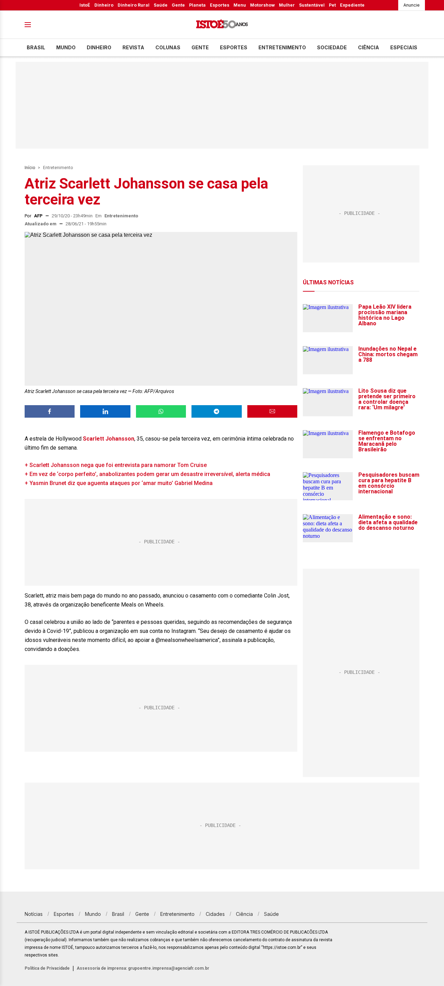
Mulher (287, 5)
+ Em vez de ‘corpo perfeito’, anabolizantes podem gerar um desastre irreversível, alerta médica (147, 474)
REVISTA (133, 47)
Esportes (219, 5)
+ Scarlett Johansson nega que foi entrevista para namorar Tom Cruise (116, 465)
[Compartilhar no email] (272, 411)
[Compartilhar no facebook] (50, 411)
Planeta (197, 5)
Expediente (352, 5)
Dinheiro (103, 5)
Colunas (167, 47)
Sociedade (332, 47)
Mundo (66, 47)
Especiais (403, 47)
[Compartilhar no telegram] (216, 411)
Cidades (215, 914)
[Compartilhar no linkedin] (105, 411)
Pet (332, 5)
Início (30, 167)
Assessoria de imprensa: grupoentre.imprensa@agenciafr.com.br (143, 968)
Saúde (161, 5)
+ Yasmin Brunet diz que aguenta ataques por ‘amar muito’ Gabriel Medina (119, 483)
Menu (239, 5)
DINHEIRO (99, 47)
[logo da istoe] (222, 25)
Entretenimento (282, 47)
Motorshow (262, 5)
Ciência (368, 47)
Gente (178, 5)
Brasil (36, 47)
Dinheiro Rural (134, 5)
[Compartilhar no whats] (161, 411)
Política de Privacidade (47, 968)
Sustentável (312, 5)
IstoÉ (84, 5)
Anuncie (411, 5)
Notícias (34, 914)
